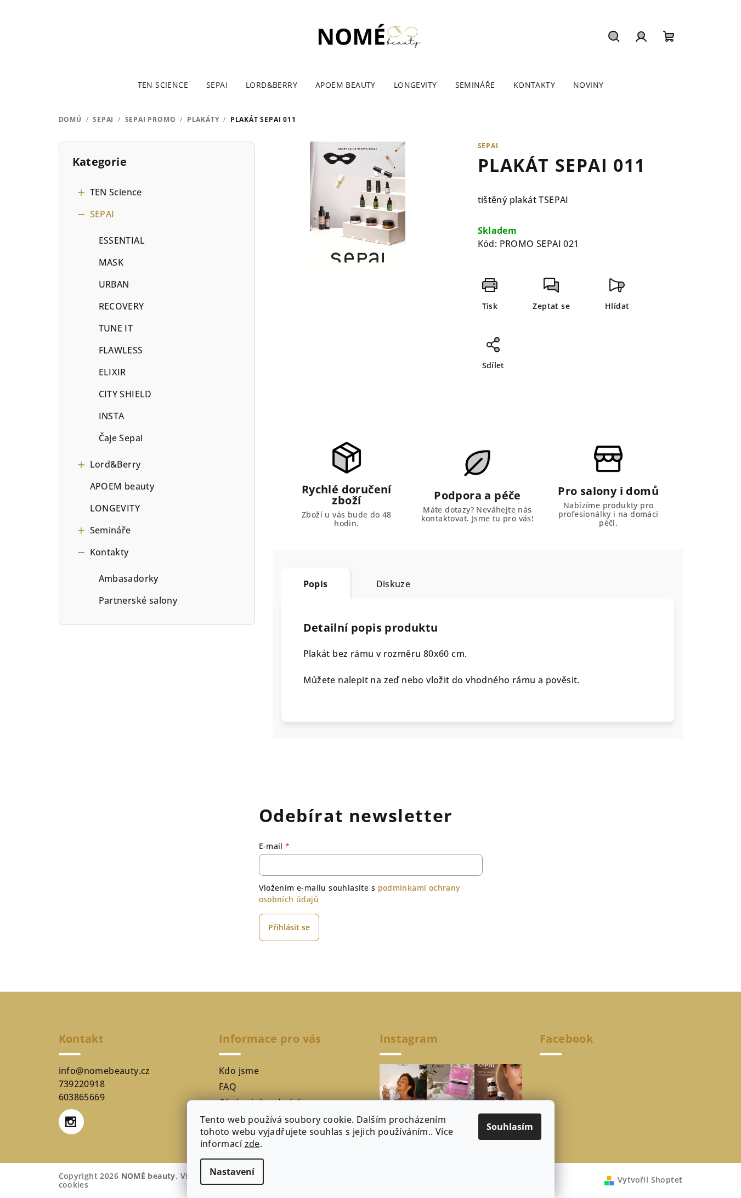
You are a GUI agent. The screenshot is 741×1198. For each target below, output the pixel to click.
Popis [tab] (315, 584)
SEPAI (102, 214)
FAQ (227, 1087)
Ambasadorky (129, 578)
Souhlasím (510, 1127)
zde (252, 1144)
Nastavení (232, 1172)
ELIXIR (112, 372)
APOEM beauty (122, 486)
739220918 (82, 1084)
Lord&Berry (115, 464)
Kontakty (109, 552)
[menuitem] (163, 85)
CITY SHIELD (125, 394)
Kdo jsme (239, 1071)
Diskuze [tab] (393, 584)
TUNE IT (116, 328)
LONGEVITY (115, 508)
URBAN (114, 284)
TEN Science (116, 192)
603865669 (82, 1097)
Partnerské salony (138, 600)
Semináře (110, 530)
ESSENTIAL (122, 240)
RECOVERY (121, 306)
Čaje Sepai (121, 438)
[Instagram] (71, 1121)
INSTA (112, 416)
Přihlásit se (289, 927)
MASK (111, 262)
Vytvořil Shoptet (650, 1179)
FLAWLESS (121, 350)
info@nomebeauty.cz (104, 1071)
